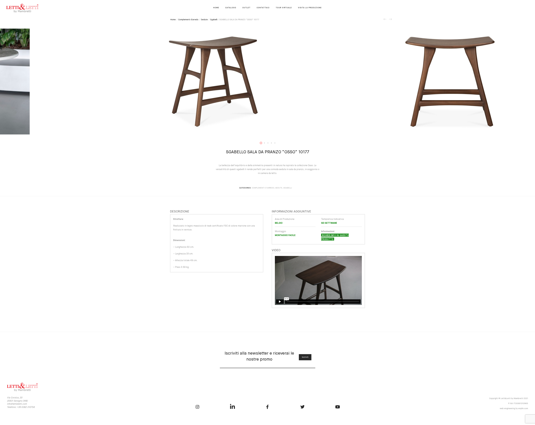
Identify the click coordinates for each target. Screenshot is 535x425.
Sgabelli (213, 20)
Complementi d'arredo (188, 20)
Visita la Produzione (310, 8)
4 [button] (273, 144)
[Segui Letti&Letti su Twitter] (302, 407)
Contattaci (263, 8)
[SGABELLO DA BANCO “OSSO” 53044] (385, 20)
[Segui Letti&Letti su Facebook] (267, 407)
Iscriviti (305, 357)
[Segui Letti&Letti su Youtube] (337, 407)
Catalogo (230, 8)
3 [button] (270, 144)
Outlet (246, 8)
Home (216, 8)
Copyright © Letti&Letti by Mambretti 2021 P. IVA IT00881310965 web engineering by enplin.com (508, 404)
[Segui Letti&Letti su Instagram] (197, 407)
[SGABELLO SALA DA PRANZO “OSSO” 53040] (390, 20)
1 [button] (263, 144)
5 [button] (276, 144)
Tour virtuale (284, 8)
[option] (267, 81)
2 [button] (266, 144)
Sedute (204, 20)
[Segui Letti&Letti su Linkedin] (232, 407)
